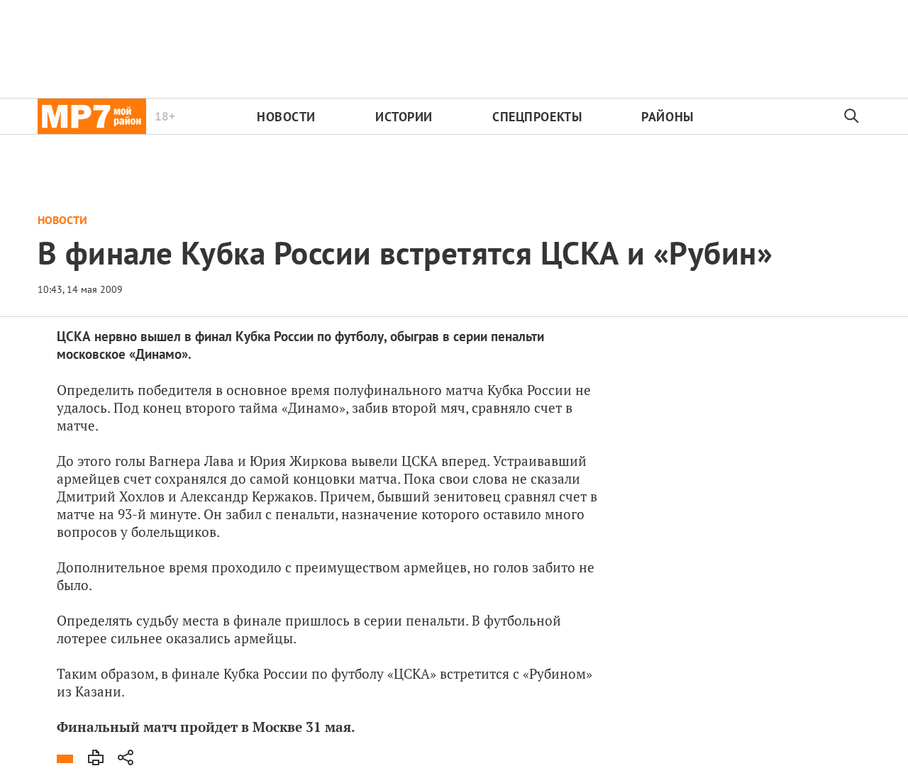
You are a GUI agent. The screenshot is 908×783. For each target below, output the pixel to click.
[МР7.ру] (92, 116)
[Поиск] (852, 116)
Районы (667, 117)
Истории (404, 117)
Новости (286, 117)
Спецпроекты (537, 117)
